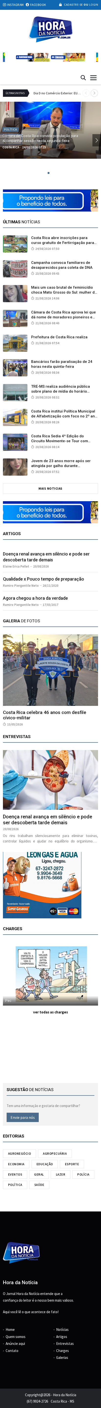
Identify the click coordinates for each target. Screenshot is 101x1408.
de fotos (21, 620)
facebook (37, 5)
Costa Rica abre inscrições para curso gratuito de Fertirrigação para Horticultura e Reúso (62, 243)
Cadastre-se (73, 4)
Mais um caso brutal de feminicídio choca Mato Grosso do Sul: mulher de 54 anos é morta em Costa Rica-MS (64, 292)
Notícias (62, 1329)
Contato (12, 1350)
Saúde (39, 1185)
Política (15, 1185)
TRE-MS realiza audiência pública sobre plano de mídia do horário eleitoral (60, 391)
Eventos (15, 1174)
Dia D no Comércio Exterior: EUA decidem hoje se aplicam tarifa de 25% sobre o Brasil (58, 93)
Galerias (62, 1357)
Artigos (61, 1336)
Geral (39, 1174)
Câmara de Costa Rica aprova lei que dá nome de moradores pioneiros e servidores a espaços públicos (63, 317)
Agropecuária (55, 1154)
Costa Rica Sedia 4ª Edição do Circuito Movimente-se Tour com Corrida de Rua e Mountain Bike (59, 441)
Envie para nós (23, 1117)
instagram (15, 5)
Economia (16, 1164)
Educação (45, 1164)
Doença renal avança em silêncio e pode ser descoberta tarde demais (47, 819)
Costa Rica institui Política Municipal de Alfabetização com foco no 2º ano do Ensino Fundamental (64, 416)
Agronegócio (19, 1154)
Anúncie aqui (15, 1343)
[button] (94, 93)
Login (93, 4)
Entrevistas (65, 1343)
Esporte (72, 1164)
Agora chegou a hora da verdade (35, 598)
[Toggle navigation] (93, 77)
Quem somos (15, 1336)
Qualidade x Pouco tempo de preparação (43, 579)
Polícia (83, 1174)
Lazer (60, 1174)
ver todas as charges (50, 1012)
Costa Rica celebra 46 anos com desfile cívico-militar (44, 715)
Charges (62, 1350)
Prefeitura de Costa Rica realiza (59, 337)
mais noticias (50, 488)
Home (10, 1329)
